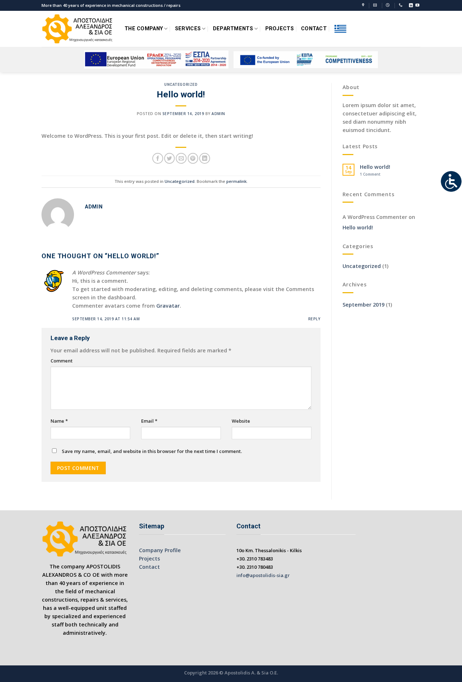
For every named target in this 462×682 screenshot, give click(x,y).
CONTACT (314, 29)
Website (241, 421)
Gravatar (168, 305)
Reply (314, 318)
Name (59, 421)
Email (149, 421)
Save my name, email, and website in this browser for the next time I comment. (152, 451)
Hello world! (375, 167)
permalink (236, 181)
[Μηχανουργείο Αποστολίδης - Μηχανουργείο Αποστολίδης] (78, 29)
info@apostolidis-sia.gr (263, 575)
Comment (62, 360)
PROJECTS (279, 29)
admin (218, 113)
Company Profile (160, 550)
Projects (149, 558)
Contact (149, 566)
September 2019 (363, 304)
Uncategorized (180, 85)
